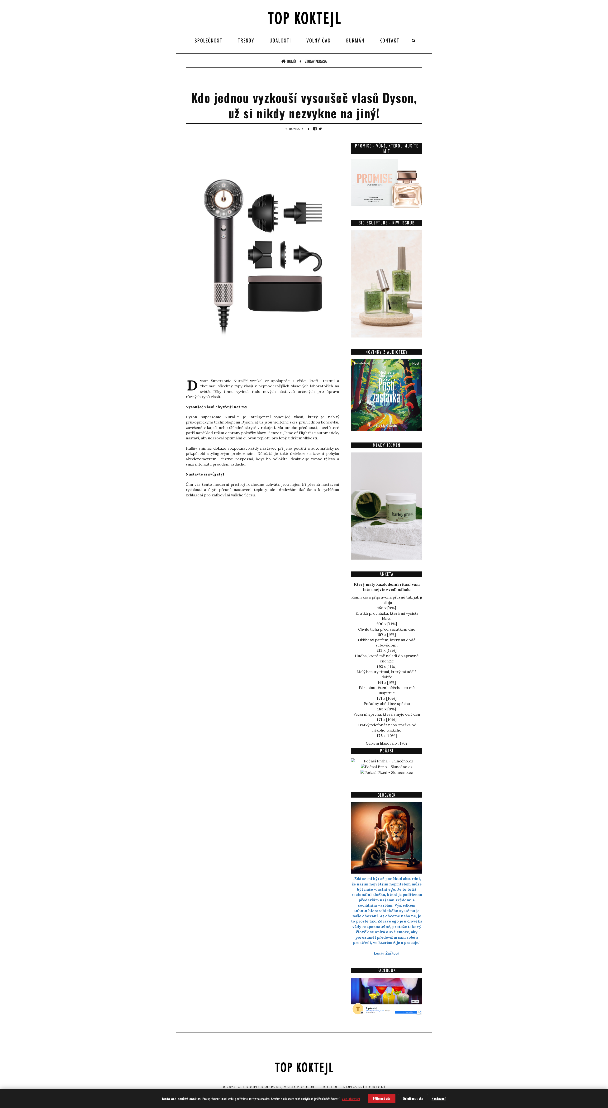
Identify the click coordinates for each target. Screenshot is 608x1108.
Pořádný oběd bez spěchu (387, 703)
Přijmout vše (381, 1098)
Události (280, 40)
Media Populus (299, 1087)
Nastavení (439, 1098)
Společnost (209, 40)
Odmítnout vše (413, 1098)
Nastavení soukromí (364, 1087)
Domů (291, 61)
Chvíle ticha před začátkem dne (386, 629)
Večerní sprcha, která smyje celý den (386, 714)
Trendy (246, 40)
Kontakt (389, 40)
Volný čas (318, 40)
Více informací (351, 1098)
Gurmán (355, 40)
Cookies (328, 1087)
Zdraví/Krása (316, 61)
